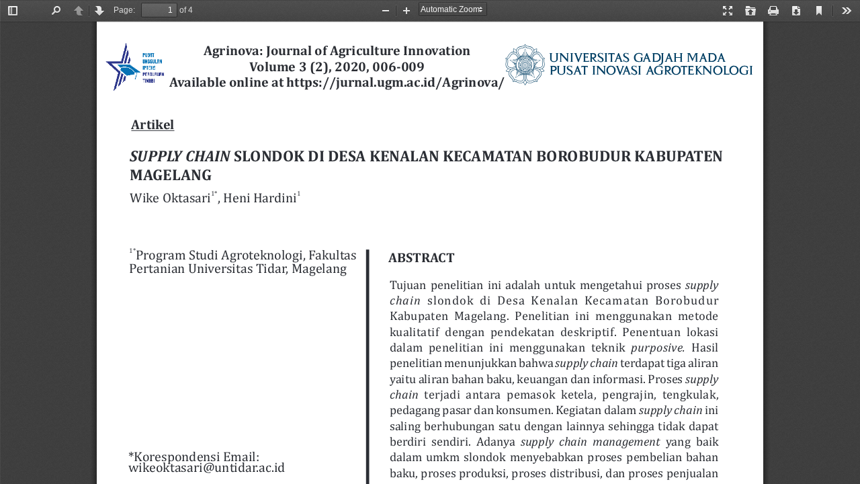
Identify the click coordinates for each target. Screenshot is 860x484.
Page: (124, 10)
